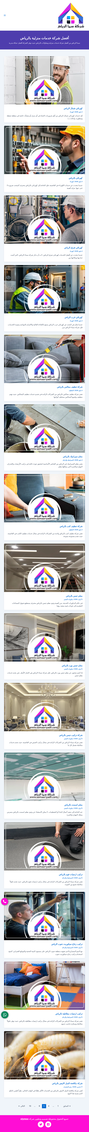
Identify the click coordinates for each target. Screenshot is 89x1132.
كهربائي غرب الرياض (74, 317)
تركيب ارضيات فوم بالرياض (71, 874)
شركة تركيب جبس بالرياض (71, 735)
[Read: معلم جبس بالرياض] (44, 568)
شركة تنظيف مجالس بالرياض (70, 387)
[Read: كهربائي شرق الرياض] (44, 219)
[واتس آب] (4, 1014)
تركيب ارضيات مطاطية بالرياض (69, 1013)
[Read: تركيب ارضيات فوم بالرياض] (44, 846)
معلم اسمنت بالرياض (73, 804)
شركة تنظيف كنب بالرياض (71, 526)
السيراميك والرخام (68, 460)
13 (30, 1106)
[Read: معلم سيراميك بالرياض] (44, 428)
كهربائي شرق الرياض (73, 247)
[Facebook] (48, 1124)
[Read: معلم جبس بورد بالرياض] (44, 637)
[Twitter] (41, 1124)
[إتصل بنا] (4, 901)
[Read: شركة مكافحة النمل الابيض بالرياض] (44, 1055)
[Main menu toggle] (4, 15)
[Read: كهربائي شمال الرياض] (44, 80)
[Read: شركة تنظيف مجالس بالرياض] (44, 359)
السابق (67, 1106)
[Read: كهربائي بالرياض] (44, 150)
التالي (21, 1106)
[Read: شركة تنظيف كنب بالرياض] (44, 498)
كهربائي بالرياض (76, 178)
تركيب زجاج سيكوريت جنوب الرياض (67, 944)
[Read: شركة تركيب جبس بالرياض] (44, 707)
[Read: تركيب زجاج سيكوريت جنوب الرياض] (44, 916)
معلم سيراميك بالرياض (73, 456)
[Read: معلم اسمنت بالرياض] (44, 777)
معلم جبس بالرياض (74, 596)
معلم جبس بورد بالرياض (72, 665)
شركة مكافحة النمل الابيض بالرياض (67, 1083)
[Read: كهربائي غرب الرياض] (44, 289)
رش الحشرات (67, 1087)
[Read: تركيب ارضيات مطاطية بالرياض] (44, 985)
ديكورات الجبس (68, 599)
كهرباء (72, 112)
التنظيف (71, 390)
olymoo (25, 1118)
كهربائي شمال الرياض (73, 108)
